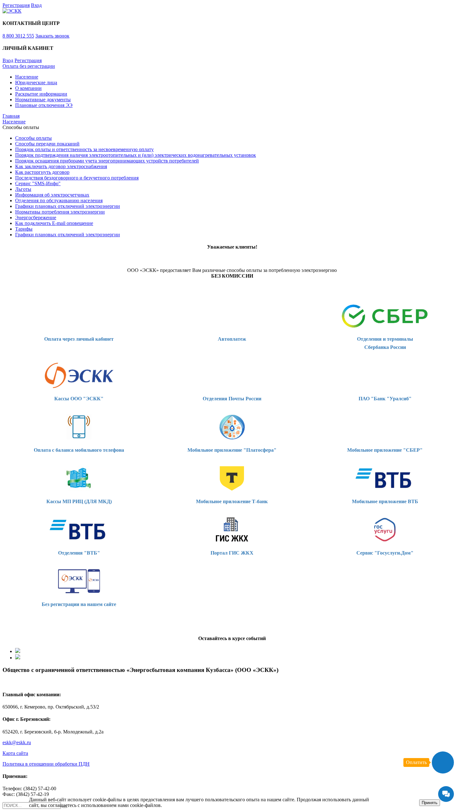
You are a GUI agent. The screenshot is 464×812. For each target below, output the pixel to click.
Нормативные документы (43, 99)
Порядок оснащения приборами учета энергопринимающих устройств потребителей (107, 160)
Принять (429, 802)
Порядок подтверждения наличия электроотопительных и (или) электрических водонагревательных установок (135, 155)
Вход (36, 5)
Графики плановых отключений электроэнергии (67, 206)
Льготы (23, 189)
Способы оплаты (33, 138)
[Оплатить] (443, 762)
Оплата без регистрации (29, 66)
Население (26, 76)
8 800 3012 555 (18, 35)
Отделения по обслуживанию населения (59, 200)
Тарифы (24, 229)
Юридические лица (36, 82)
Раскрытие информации (41, 94)
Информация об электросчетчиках (52, 194)
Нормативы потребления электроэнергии (60, 212)
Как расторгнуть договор (42, 172)
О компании (28, 88)
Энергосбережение (35, 217)
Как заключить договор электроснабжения (61, 166)
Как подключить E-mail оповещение (54, 223)
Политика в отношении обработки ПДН (46, 764)
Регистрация (16, 5)
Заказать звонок (52, 35)
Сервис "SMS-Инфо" (38, 183)
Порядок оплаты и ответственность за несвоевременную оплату (84, 149)
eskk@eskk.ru (17, 742)
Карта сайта (15, 753)
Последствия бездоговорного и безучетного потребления (77, 177)
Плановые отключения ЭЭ (44, 105)
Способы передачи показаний (47, 143)
